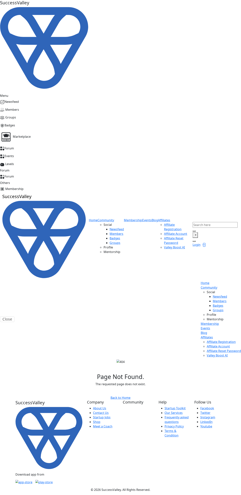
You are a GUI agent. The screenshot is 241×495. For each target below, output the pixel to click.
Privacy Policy (174, 426)
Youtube (206, 426)
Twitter (205, 413)
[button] (120, 137)
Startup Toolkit (175, 408)
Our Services (174, 413)
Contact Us (101, 413)
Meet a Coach (102, 426)
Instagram (207, 417)
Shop (96, 422)
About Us (99, 408)
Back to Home (120, 398)
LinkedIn (206, 422)
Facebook (207, 408)
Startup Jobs (102, 417)
